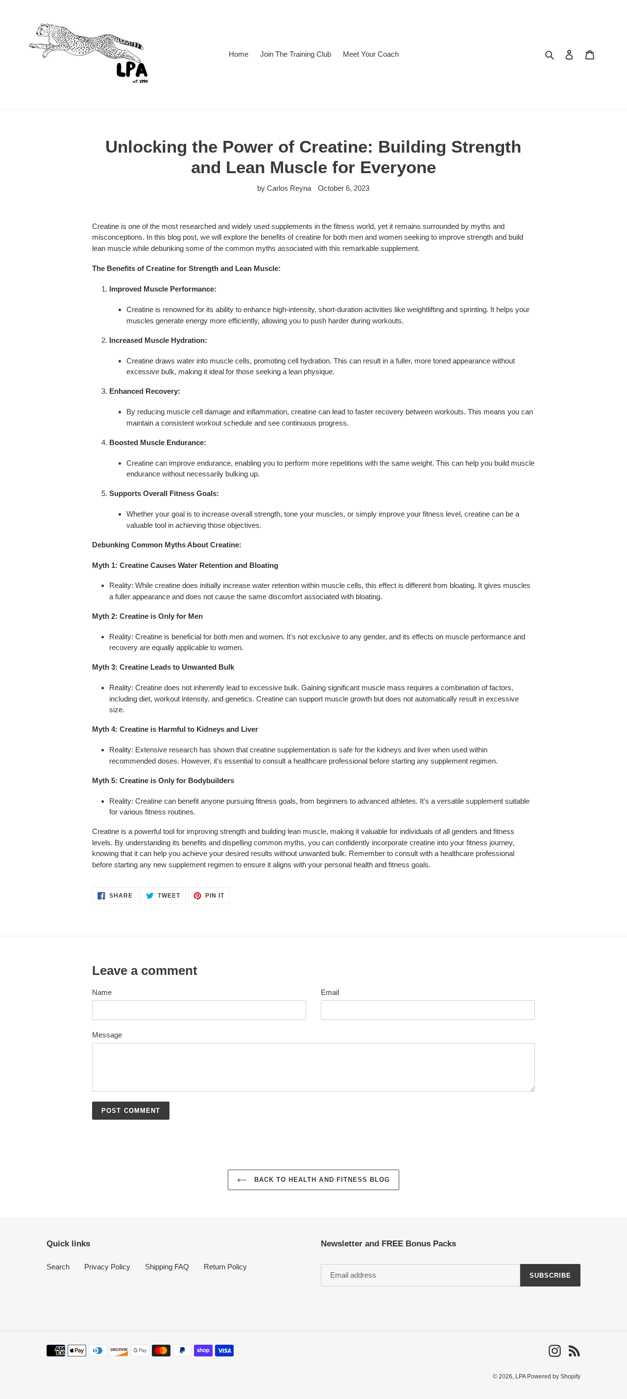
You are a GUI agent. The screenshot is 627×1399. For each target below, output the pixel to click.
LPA (521, 1376)
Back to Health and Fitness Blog (321, 1179)
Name (102, 992)
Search (58, 1267)
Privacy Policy (107, 1267)
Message (107, 1035)
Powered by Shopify (553, 1376)
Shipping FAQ (167, 1267)
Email (330, 992)
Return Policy (225, 1267)
